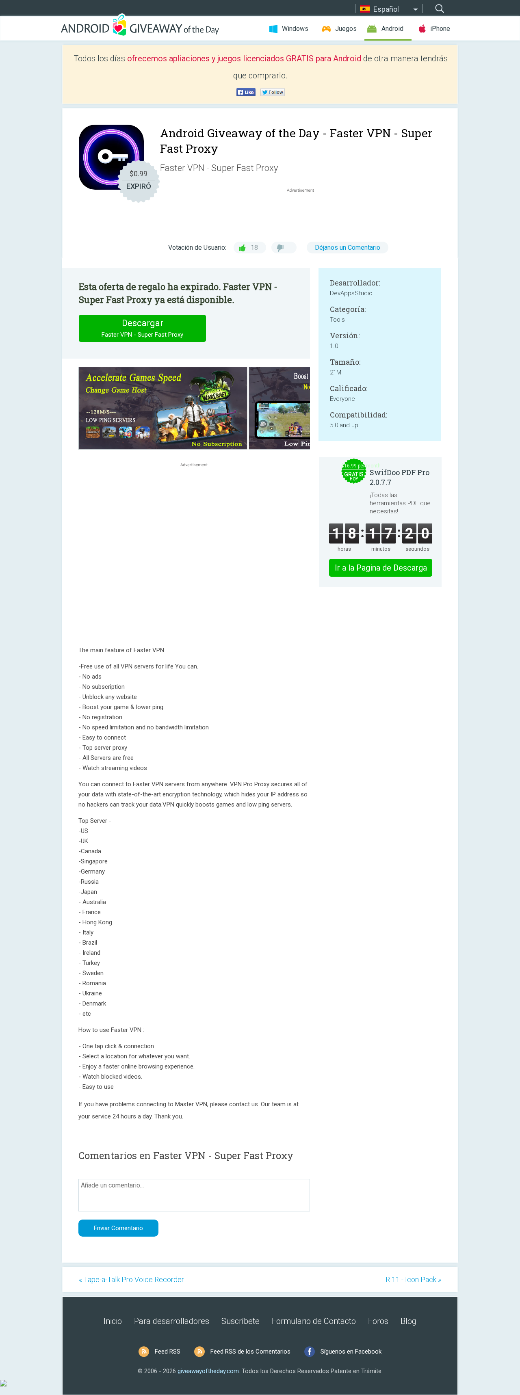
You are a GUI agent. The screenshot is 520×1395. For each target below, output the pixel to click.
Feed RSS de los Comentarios (250, 1351)
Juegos (346, 28)
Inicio (113, 1321)
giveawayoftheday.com (208, 1371)
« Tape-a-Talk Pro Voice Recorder (131, 1279)
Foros (378, 1321)
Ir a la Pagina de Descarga (381, 568)
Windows (295, 28)
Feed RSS (167, 1351)
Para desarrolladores (171, 1321)
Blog (408, 1321)
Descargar (142, 328)
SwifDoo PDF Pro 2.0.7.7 (399, 477)
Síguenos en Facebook (351, 1351)
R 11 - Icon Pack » (413, 1279)
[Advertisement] (304, 213)
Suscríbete (240, 1321)
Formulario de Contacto (314, 1321)
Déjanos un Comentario (347, 247)
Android (392, 28)
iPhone (440, 28)
